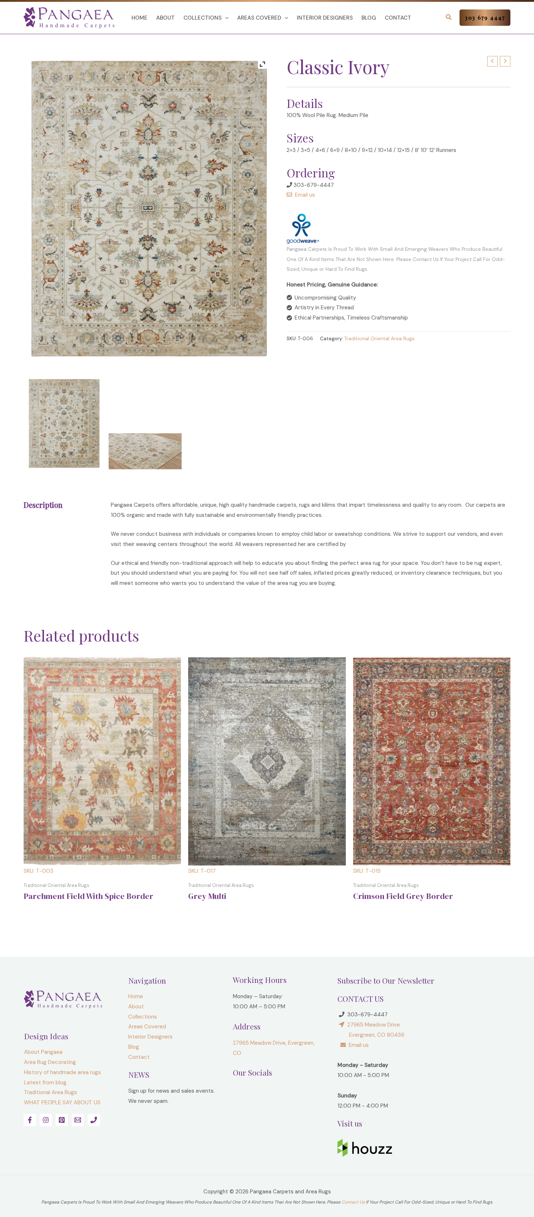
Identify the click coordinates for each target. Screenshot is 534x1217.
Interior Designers (325, 17)
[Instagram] (46, 1120)
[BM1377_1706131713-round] (145, 451)
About (165, 17)
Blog (368, 17)
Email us (303, 194)
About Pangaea (43, 1052)
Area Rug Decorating (50, 1062)
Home (139, 17)
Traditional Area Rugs (50, 1092)
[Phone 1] (94, 1120)
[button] (225, 17)
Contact (398, 17)
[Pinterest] (62, 1120)
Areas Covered (259, 17)
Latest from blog (45, 1082)
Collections (202, 17)
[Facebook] (30, 1120)
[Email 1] (78, 1120)
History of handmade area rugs (62, 1072)
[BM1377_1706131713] (64, 423)
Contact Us (353, 1202)
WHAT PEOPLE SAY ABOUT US (62, 1102)
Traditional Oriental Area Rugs (379, 339)
